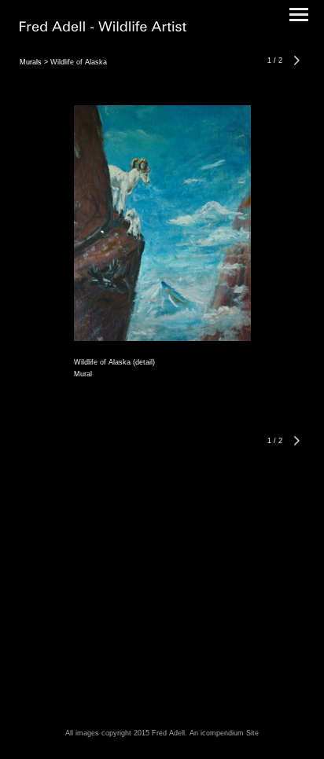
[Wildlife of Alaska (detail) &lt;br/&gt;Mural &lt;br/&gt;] (162, 223)
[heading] (103, 28)
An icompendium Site (224, 733)
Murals (31, 62)
